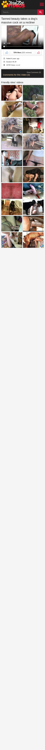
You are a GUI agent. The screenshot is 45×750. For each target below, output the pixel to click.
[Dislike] (38, 52)
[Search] (40, 12)
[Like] (6, 52)
